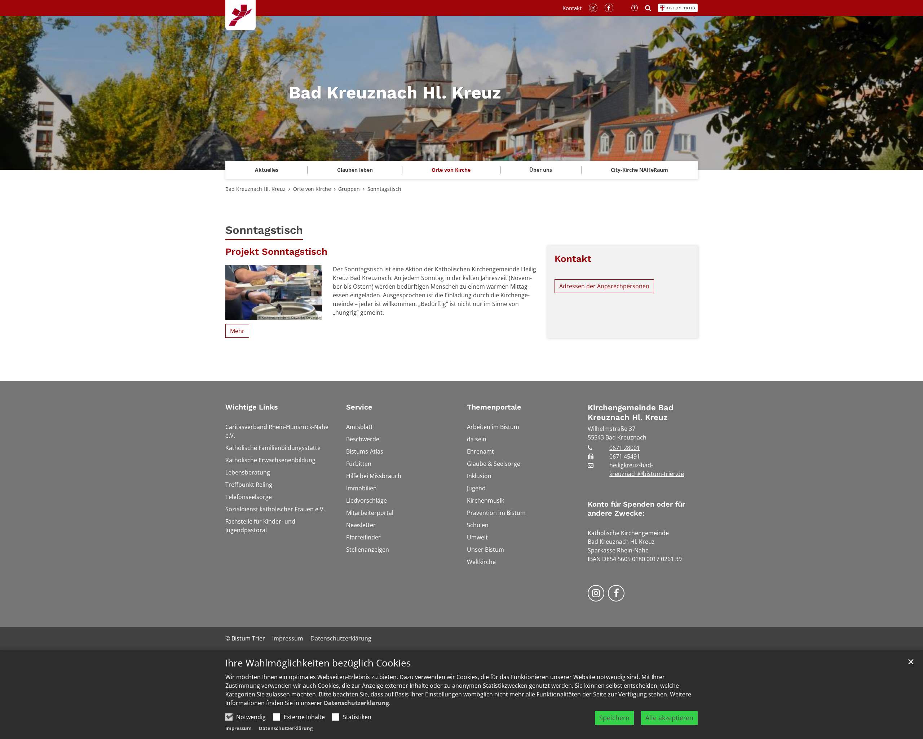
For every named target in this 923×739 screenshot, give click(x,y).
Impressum (238, 728)
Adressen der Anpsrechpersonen (604, 286)
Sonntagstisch (384, 188)
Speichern (614, 717)
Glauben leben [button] (355, 169)
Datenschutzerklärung (356, 703)
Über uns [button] (540, 169)
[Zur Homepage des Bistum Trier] (678, 8)
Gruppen (349, 188)
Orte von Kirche (312, 188)
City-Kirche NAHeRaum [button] (639, 169)
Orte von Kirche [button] (451, 169)
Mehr (237, 331)
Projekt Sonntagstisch (276, 251)
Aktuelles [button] (266, 169)
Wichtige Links (251, 407)
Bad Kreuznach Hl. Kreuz (255, 188)
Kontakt (573, 258)
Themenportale (494, 407)
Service (359, 407)
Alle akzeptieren (669, 717)
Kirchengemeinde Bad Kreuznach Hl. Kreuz (631, 412)
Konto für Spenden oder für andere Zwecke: (636, 508)
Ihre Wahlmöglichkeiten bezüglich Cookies (318, 663)
